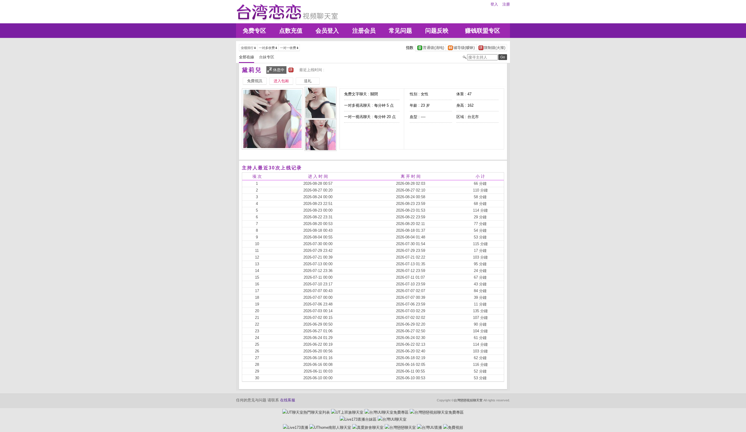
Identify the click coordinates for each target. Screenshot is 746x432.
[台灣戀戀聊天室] (400, 427)
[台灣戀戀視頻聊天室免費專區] (437, 412)
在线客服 (287, 400)
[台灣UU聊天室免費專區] (387, 412)
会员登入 (327, 30)
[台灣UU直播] (429, 427)
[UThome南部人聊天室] (330, 427)
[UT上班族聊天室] (347, 412)
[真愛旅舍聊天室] (367, 427)
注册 (506, 4)
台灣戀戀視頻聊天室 (468, 400)
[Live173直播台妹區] (358, 419)
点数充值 (290, 30)
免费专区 (254, 30)
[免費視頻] (453, 427)
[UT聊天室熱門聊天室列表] (306, 412)
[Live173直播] (295, 427)
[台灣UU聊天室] (392, 419)
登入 (494, 4)
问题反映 (436, 30)
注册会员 (364, 30)
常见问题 (400, 30)
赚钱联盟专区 (482, 30)
